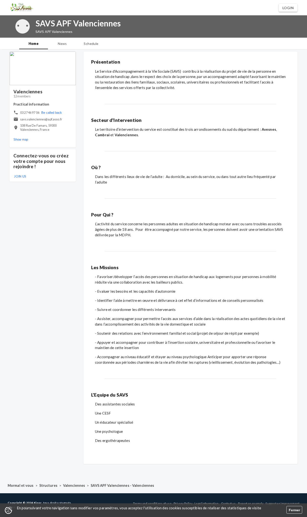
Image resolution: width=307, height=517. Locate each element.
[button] (288, 8)
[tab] (33, 43)
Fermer (294, 510)
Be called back (51, 112)
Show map (20, 140)
